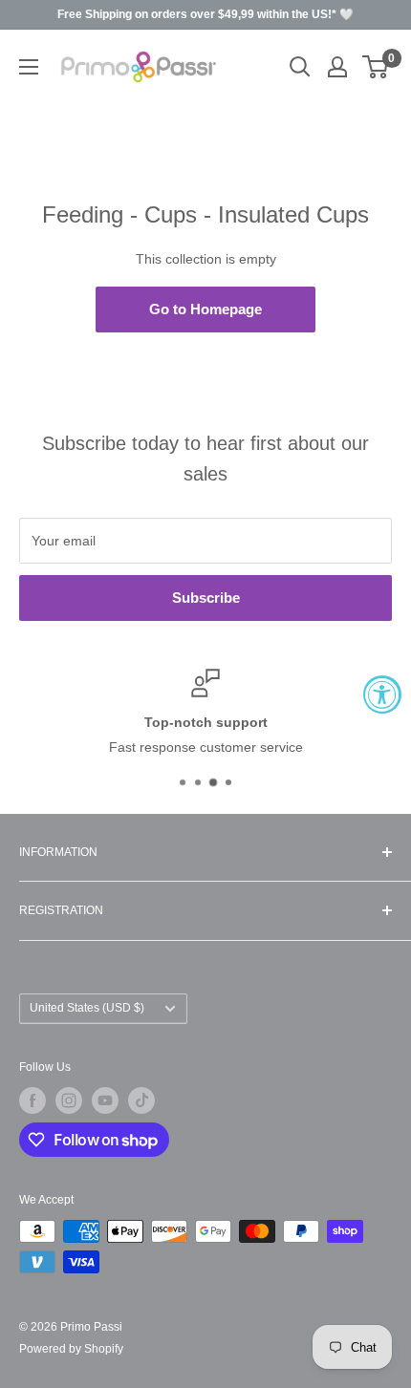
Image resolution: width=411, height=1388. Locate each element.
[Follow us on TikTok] (141, 1100)
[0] (376, 66)
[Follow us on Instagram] (68, 1100)
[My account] (337, 66)
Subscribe (206, 597)
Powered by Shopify (71, 1349)
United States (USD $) (87, 1007)
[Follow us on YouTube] (105, 1100)
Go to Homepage (205, 309)
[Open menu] (28, 67)
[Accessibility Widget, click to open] (382, 694)
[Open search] (300, 66)
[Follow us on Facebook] (32, 1100)
